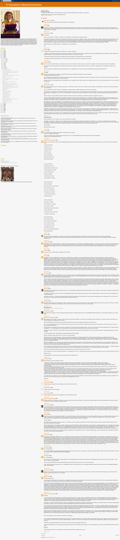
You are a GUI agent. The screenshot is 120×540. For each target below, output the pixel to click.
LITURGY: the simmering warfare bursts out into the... (10, 71)
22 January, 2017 (46, 24)
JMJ (45, 72)
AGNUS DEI (4, 89)
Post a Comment (43, 533)
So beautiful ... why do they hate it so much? (8, 127)
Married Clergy (4, 82)
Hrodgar (45, 234)
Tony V (45, 130)
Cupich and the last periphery (6, 69)
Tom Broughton (47, 33)
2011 (3, 107)
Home (80, 535)
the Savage (46, 273)
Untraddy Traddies (5, 79)
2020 (3, 54)
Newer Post (43, 535)
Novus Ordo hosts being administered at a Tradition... (10, 78)
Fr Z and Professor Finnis (6, 95)
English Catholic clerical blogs (6, 91)
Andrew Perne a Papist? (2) (6, 92)
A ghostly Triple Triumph (6, 97)
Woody (45, 255)
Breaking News (3, 122)
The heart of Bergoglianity (5, 140)
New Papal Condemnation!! (5, 130)
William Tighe (47, 476)
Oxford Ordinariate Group (5, 161)
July (3, 63)
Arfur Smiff (46, 61)
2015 (3, 104)
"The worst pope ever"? (5, 132)
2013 (3, 106)
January (4, 68)
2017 (3, 57)
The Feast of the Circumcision (7, 102)
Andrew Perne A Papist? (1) (6, 94)
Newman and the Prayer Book (7, 100)
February (4, 67)
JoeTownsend (47, 241)
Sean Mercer (46, 447)
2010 (3, 108)
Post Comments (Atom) (50, 537)
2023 (3, 51)
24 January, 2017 (46, 391)
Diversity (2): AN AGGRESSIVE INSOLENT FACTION (10, 75)
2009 (3, 109)
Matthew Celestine (48, 20)
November (4, 59)
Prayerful (46, 250)
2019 (3, 55)
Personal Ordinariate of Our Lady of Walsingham (9, 162)
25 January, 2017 (46, 412)
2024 (3, 50)
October (4, 60)
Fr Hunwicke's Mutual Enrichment (23, 4)
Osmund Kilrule (47, 382)
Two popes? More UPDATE (5, 119)
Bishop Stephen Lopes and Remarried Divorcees (9, 83)
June (3, 64)
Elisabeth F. (46, 358)
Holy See (2, 160)
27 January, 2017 (46, 445)
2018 (3, 56)
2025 (3, 49)
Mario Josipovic (47, 84)
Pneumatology (4, 101)
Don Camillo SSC (47, 310)
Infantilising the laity (5, 93)
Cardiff (3, 80)
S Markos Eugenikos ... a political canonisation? (9, 84)
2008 (3, 110)
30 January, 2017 (46, 531)
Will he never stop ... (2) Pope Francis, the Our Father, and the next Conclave (14, 137)
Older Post (117, 535)
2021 (3, 53)
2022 (3, 52)
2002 (3, 112)
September (4, 61)
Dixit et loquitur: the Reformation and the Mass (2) (10, 72)
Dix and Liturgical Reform (6, 70)
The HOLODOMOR (5, 73)
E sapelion (46, 300)
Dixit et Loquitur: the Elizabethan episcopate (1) (9, 81)
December (4, 58)
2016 (3, 103)
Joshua (45, 25)
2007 (3, 111)
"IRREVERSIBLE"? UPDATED (6, 135)
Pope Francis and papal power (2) (7, 85)
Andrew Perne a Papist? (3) (6, 90)
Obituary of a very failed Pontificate (7, 117)
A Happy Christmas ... (5, 96)
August (4, 62)
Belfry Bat (46, 288)
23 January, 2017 (46, 271)
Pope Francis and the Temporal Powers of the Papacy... (10, 86)
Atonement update (5, 74)
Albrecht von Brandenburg (49, 139)
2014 (3, 105)
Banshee (46, 49)
